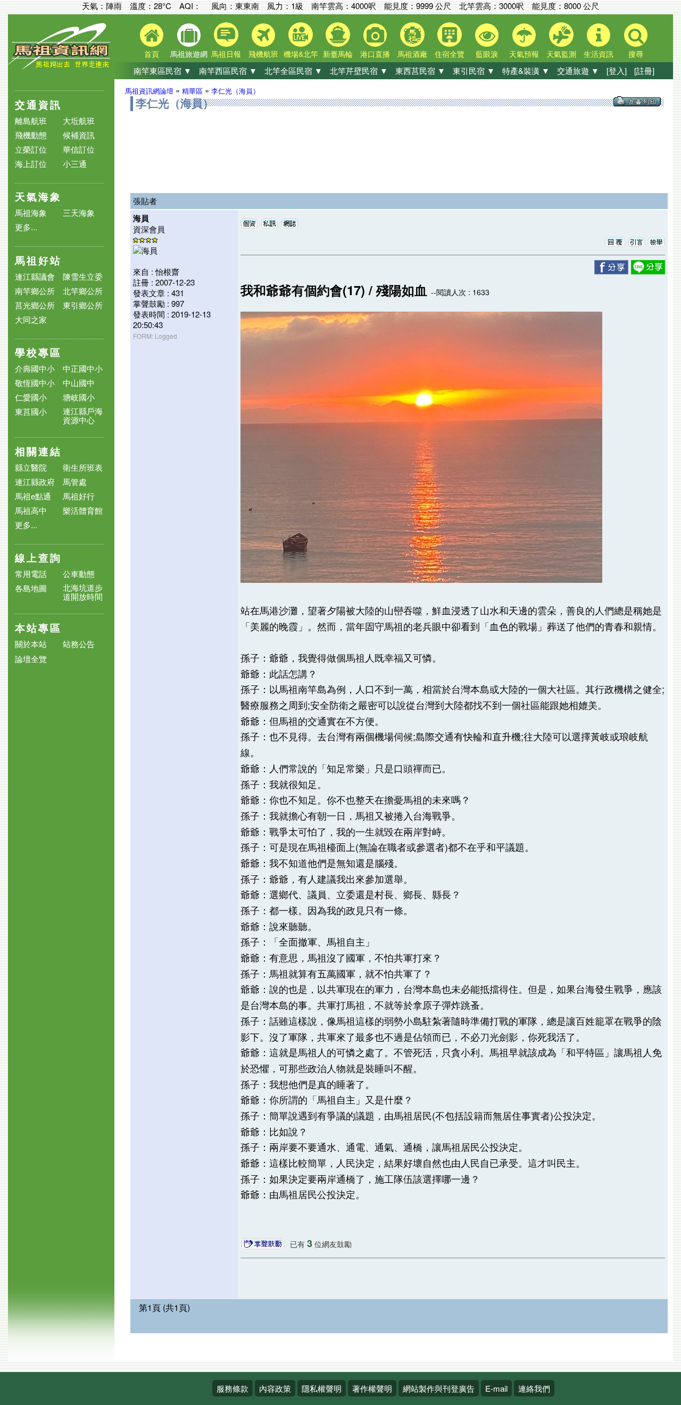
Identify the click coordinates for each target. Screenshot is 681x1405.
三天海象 (79, 212)
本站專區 (38, 628)
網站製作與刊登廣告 (439, 1388)
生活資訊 (598, 53)
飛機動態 (31, 134)
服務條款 (232, 1388)
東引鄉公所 (83, 305)
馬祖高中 (31, 510)
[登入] (617, 70)
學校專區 (38, 352)
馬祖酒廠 (412, 53)
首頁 (151, 53)
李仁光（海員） (235, 91)
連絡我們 (534, 1388)
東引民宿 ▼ (474, 70)
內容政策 (275, 1388)
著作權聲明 (372, 1388)
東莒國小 (31, 411)
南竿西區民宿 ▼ (228, 70)
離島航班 (31, 120)
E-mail (496, 1388)
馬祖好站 (38, 260)
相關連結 (38, 451)
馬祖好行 (79, 495)
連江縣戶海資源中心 (83, 415)
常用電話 (31, 573)
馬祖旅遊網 (188, 53)
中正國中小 (83, 368)
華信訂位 (79, 149)
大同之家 (31, 319)
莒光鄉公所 (35, 305)
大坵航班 (79, 120)
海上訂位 (31, 163)
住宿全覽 (449, 53)
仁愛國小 (31, 397)
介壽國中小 (35, 368)
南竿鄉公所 (35, 290)
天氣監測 (561, 53)
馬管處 (75, 481)
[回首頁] (61, 66)
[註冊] (644, 70)
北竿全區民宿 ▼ (293, 70)
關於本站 (31, 644)
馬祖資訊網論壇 (149, 91)
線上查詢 (38, 557)
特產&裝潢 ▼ (526, 70)
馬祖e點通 (33, 495)
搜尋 (635, 53)
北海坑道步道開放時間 (83, 592)
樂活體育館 (83, 510)
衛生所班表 (83, 467)
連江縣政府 (35, 481)
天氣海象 (38, 196)
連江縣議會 (35, 276)
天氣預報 (524, 53)
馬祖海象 (31, 212)
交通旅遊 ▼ (578, 70)
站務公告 (79, 644)
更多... (26, 226)
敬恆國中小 (35, 382)
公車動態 (79, 573)
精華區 (192, 91)
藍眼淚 (487, 53)
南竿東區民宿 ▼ (163, 70)
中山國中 (79, 382)
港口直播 (375, 53)
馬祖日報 (226, 53)
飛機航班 (263, 53)
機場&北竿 (301, 53)
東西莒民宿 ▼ (420, 70)
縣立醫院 (31, 467)
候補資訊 (79, 134)
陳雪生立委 (83, 276)
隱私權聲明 (322, 1388)
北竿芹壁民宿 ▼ (359, 70)
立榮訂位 (31, 149)
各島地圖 (31, 587)
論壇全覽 (31, 659)
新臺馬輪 (338, 53)
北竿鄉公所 (83, 290)
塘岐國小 (79, 397)
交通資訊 (38, 104)
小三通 (75, 163)
